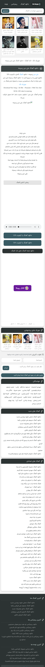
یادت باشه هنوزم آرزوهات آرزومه (30, 588)
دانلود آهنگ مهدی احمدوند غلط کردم (29, 470)
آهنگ (21, 74)
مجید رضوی (10, 387)
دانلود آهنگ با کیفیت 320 (22, 243)
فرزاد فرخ (6, 394)
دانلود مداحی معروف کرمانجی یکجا (22, 649)
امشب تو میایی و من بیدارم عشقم (29, 494)
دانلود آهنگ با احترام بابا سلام (31, 480)
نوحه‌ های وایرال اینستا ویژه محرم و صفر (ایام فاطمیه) (22, 661)
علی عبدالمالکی (15, 394)
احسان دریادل (36, 404)
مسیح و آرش (17, 397)
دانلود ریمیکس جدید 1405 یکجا (22, 634)
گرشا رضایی (26, 390)
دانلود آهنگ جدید (35, 577)
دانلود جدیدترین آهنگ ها (32, 537)
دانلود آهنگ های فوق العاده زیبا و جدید (28, 547)
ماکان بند (9, 390)
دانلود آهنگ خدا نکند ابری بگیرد (30, 554)
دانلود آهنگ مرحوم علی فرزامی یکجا (29, 420)
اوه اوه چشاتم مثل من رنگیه (31, 571)
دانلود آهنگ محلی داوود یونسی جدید (28, 417)
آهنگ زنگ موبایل (35, 524)
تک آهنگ (28, 61)
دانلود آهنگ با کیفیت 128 (22, 235)
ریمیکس (14, 4)
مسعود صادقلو (25, 387)
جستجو (5, 11)
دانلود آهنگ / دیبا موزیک (33, 487)
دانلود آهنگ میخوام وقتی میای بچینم (28, 551)
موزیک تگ (36, 61)
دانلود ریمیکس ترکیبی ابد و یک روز (22, 630)
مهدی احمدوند (36, 387)
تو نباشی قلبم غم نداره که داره (31, 584)
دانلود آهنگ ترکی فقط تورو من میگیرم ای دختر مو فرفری (22, 434)
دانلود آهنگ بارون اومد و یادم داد (30, 477)
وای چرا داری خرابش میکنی (32, 567)
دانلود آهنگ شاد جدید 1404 (32, 581)
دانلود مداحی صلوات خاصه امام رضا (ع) (22, 658)
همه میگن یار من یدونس (32, 561)
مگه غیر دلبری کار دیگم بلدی (31, 500)
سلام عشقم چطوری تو (33, 531)
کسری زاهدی (37, 397)
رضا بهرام (11, 400)
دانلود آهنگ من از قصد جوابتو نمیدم (29, 534)
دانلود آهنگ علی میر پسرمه (28, 68)
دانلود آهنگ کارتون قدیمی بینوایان (29, 427)
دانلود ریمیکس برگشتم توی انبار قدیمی (23, 627)
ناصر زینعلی (37, 400)
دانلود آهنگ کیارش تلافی (32, 430)
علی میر (35, 74)
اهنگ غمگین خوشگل (34, 527)
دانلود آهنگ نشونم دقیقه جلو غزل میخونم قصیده (24, 454)
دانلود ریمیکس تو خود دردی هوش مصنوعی (22, 624)
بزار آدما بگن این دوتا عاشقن (32, 510)
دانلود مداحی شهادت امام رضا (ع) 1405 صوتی (22, 652)
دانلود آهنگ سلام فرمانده (32, 541)
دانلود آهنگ (25, 4)
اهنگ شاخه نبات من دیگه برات (31, 484)
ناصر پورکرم (8, 397)
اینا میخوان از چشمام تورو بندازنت (30, 507)
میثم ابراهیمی (36, 390)
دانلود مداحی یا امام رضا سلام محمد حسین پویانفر (22, 655)
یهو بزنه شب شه (35, 574)
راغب (17, 387)
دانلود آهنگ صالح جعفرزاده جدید (30, 424)
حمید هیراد (17, 390)
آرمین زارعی (25, 394)
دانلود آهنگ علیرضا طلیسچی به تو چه (28, 467)
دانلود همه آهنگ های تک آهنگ (22, 251)
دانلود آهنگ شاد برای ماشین (32, 564)
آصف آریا (19, 400)
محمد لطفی (27, 397)
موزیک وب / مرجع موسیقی (31, 544)
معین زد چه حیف (35, 517)
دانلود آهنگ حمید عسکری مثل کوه (29, 474)
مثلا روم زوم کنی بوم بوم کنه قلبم (29, 504)
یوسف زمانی (27, 400)
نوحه (6, 4)
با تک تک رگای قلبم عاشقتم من (30, 557)
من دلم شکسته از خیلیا (33, 514)
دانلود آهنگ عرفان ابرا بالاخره (32, 437)
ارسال (6, 368)
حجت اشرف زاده (36, 394)
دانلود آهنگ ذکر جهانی (33, 490)
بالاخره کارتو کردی (35, 521)
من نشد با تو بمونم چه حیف (31, 497)
